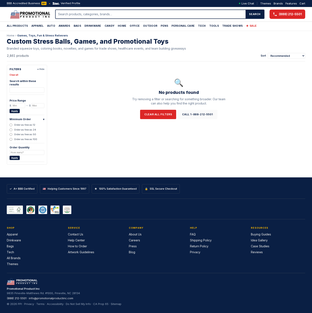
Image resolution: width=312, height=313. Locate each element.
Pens (164, 25)
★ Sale (251, 25)
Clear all (14, 75)
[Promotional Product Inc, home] (30, 14)
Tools (214, 25)
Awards (64, 25)
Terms (40, 304)
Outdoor (150, 25)
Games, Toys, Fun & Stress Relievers (42, 35)
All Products (17, 25)
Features (291, 3)
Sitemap (116, 304)
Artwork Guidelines (81, 252)
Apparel (37, 25)
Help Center (76, 240)
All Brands (14, 258)
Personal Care (183, 25)
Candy (110, 25)
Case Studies (260, 246)
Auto (51, 25)
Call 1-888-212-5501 (197, 114)
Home (122, 25)
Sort (263, 55)
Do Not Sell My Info (78, 304)
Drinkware (92, 25)
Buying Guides (261, 234)
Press (133, 246)
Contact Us (75, 234)
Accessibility (55, 304)
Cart (302, 3)
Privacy (195, 252)
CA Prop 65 (100, 304)
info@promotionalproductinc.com (51, 298)
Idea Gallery (259, 240)
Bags (77, 25)
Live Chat (248, 3)
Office (135, 25)
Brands (278, 3)
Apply (14, 111)
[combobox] (151, 14)
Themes (265, 3)
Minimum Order (27, 119)
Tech (202, 25)
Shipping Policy (201, 240)
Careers (134, 240)
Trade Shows (232, 25)
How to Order (77, 246)
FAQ (193, 234)
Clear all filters (158, 114)
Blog (132, 252)
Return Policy (199, 246)
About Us (135, 234)
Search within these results (23, 82)
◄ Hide (40, 69)
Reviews (257, 252)
